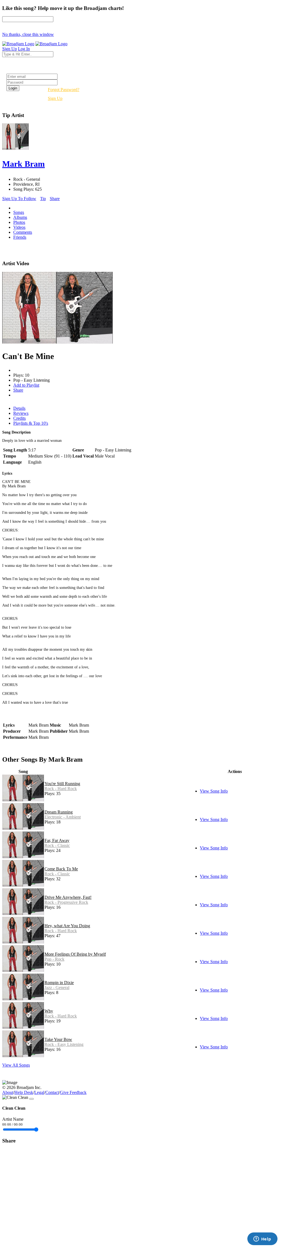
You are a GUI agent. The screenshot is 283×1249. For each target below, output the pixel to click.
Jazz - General (56, 987)
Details (19, 408)
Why (48, 1011)
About (7, 1092)
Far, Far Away (56, 840)
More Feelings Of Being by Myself (75, 954)
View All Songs (16, 1065)
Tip (43, 198)
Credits (19, 418)
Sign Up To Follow (19, 198)
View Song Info (214, 791)
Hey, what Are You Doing (67, 925)
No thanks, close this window (28, 34)
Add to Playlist (26, 385)
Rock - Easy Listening (63, 1044)
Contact (52, 1092)
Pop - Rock (54, 959)
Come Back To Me (61, 869)
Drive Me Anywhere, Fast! (67, 897)
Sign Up (55, 98)
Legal (39, 1092)
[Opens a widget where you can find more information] (262, 1239)
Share (55, 198)
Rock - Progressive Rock (66, 902)
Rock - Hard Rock (60, 788)
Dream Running (58, 812)
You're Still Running (62, 783)
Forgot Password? (63, 89)
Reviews (20, 413)
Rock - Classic (57, 845)
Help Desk (23, 1092)
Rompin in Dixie (59, 982)
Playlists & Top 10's (30, 423)
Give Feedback (73, 1092)
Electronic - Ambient (62, 817)
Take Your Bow (58, 1039)
